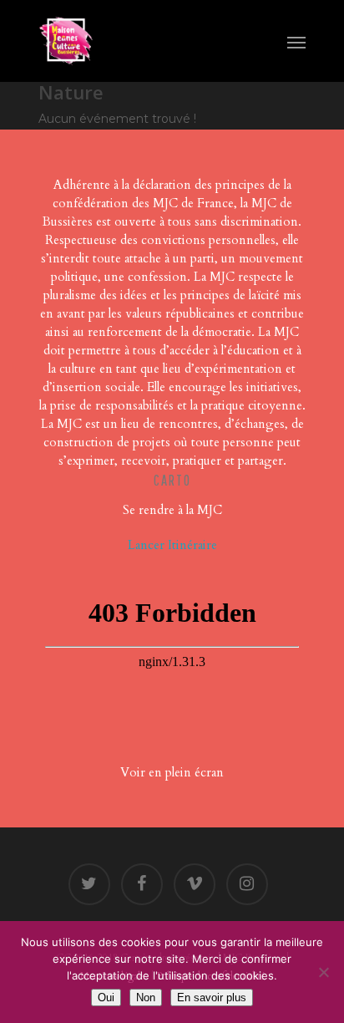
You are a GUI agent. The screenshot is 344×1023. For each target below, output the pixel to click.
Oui (106, 997)
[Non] (323, 972)
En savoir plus (211, 997)
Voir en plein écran (172, 772)
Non (145, 997)
